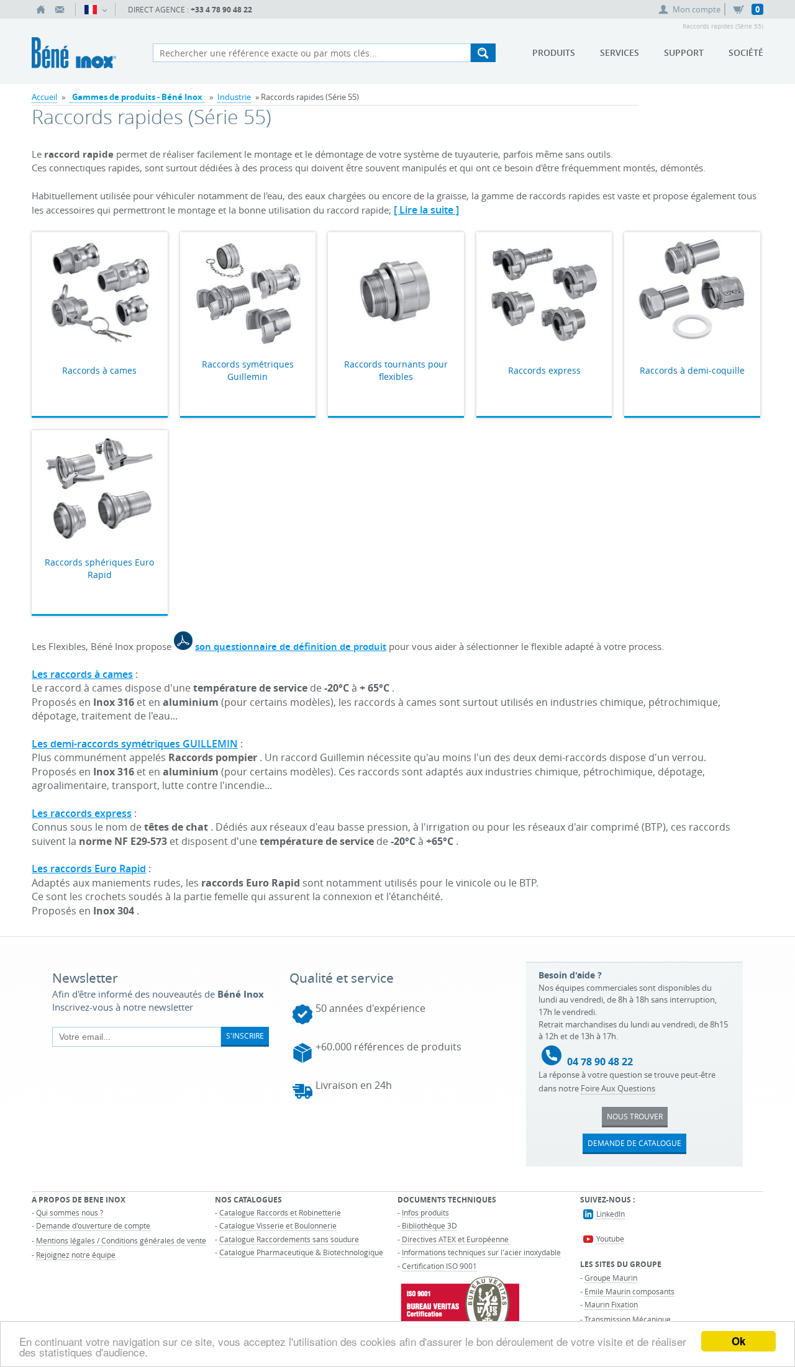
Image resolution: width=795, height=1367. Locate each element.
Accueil (44, 96)
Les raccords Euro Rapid (89, 868)
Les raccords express (82, 813)
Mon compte (696, 9)
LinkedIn (610, 1214)
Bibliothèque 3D (429, 1225)
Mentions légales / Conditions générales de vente (121, 1240)
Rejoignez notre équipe (76, 1255)
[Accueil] (41, 9)
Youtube (610, 1238)
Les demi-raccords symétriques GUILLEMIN (135, 744)
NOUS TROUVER (635, 1116)
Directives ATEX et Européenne (455, 1239)
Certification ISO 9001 (439, 1266)
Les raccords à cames (82, 674)
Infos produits (425, 1212)
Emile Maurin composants (629, 1291)
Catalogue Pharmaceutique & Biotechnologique (301, 1252)
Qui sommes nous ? (69, 1212)
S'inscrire (245, 1035)
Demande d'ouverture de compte (93, 1225)
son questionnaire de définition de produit (290, 646)
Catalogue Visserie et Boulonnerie (278, 1225)
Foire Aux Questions (618, 1088)
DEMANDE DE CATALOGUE (634, 1143)
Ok (738, 1340)
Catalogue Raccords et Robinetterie (280, 1212)
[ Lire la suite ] (426, 210)
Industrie (234, 96)
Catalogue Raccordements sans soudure (289, 1239)
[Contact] (59, 9)
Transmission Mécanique (627, 1319)
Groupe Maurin (610, 1278)
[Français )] (95, 9)
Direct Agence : (190, 9)
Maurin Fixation (611, 1304)
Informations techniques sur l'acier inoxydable (481, 1252)
